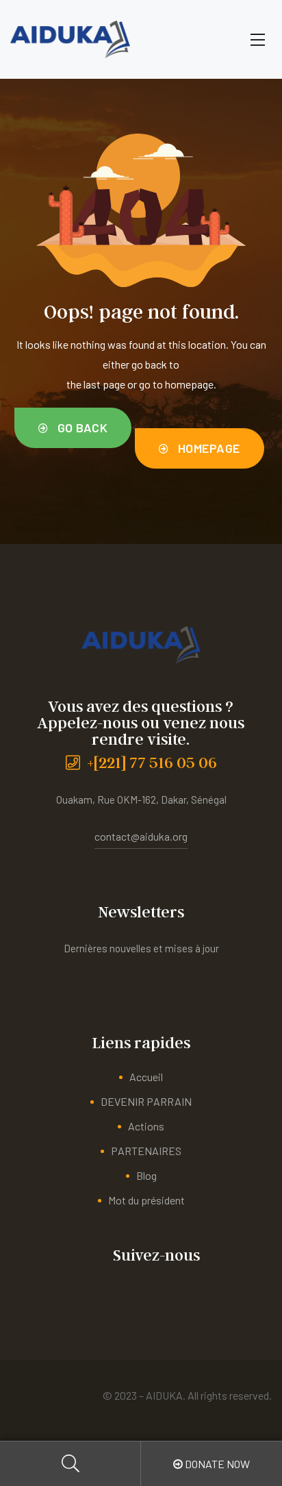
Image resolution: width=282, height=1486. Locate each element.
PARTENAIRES (146, 1150)
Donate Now (216, 1463)
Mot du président (146, 1199)
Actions (146, 1125)
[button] (72, 428)
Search (70, 1463)
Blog (146, 1175)
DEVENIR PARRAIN (146, 1101)
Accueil (146, 1076)
